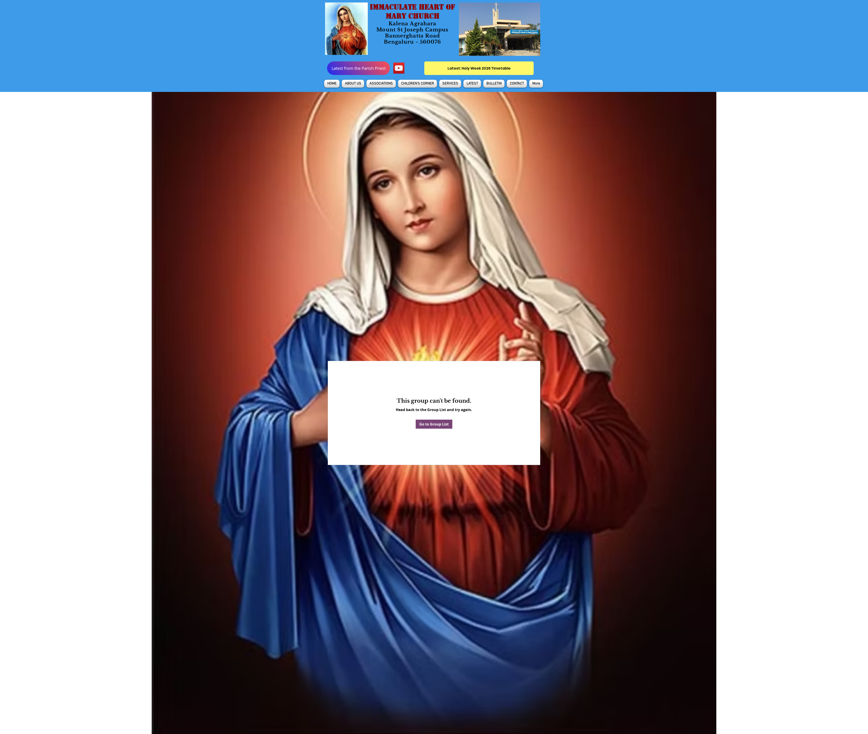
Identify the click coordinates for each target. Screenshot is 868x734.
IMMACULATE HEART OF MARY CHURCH (412, 11)
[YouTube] (398, 68)
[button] (353, 84)
